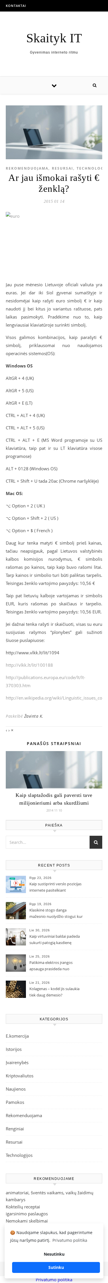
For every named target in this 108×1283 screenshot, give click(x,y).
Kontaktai (16, 5)
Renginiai (15, 1129)
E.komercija (17, 1036)
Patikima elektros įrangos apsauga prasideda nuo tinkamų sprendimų (51, 966)
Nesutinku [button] (54, 1254)
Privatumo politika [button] (69, 1240)
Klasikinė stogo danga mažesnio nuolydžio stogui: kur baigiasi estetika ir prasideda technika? (56, 913)
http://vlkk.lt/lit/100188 (29, 665)
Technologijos (19, 1155)
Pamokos (15, 1102)
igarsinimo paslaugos (27, 1213)
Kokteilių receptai (23, 1207)
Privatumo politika (54, 1279)
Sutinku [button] (56, 1267)
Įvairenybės (17, 1062)
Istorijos (14, 1049)
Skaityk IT (54, 38)
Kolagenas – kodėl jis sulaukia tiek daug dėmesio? (54, 992)
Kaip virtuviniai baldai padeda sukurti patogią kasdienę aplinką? (54, 940)
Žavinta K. (33, 716)
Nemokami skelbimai (27, 1221)
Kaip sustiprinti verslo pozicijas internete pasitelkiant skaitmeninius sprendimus (55, 887)
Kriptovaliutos (19, 1076)
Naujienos (16, 1089)
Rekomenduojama (27, 168)
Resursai (62, 168)
